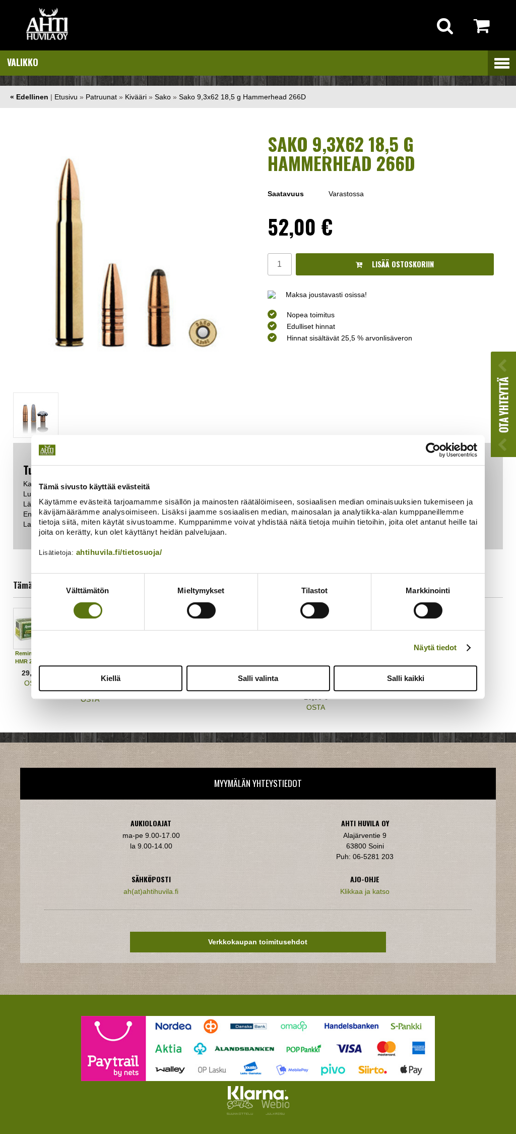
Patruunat (101, 97)
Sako (163, 97)
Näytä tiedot (435, 647)
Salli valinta (258, 678)
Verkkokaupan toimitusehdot (257, 942)
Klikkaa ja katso (365, 891)
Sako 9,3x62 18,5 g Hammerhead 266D (242, 97)
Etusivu (66, 97)
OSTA (90, 699)
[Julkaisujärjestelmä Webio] (273, 1112)
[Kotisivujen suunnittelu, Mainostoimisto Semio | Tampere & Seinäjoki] (242, 1112)
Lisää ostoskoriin (402, 264)
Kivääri (136, 97)
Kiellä (110, 678)
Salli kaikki (405, 678)
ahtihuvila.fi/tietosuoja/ (119, 552)
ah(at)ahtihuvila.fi (150, 891)
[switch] (201, 610)
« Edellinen (29, 97)
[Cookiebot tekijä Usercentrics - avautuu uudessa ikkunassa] (433, 450)
